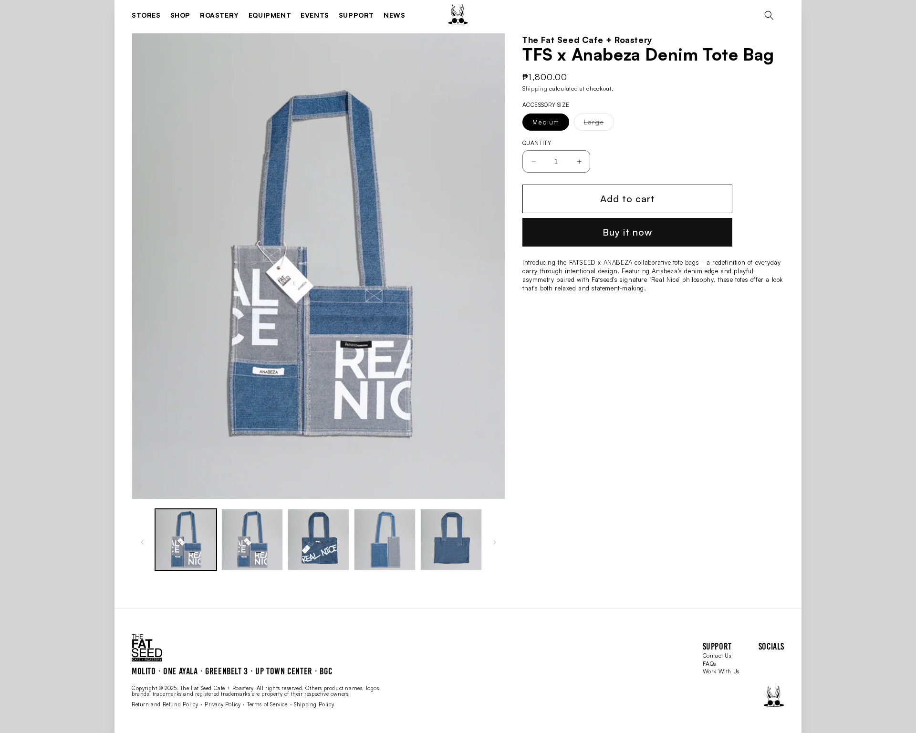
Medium (545, 122)
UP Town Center (283, 671)
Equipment (270, 15)
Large (599, 124)
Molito (144, 671)
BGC (326, 671)
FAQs (709, 663)
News (394, 15)
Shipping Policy (314, 704)
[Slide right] (494, 542)
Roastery (219, 15)
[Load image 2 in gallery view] (252, 539)
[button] (769, 15)
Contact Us (717, 655)
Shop (180, 15)
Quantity (536, 142)
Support (356, 15)
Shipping (535, 88)
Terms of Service (267, 704)
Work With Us (721, 671)
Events (315, 15)
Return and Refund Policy (165, 704)
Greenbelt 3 (226, 671)
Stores (146, 15)
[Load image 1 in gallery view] (186, 539)
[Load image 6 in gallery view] (451, 539)
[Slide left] (142, 542)
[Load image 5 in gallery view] (385, 539)
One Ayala (180, 671)
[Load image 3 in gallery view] (318, 539)
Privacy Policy (222, 704)
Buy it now (627, 232)
